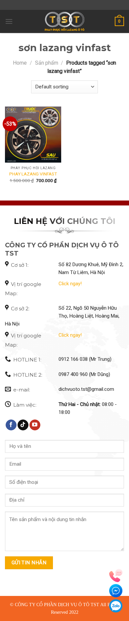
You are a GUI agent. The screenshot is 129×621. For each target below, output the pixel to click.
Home (20, 63)
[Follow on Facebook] (11, 425)
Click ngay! (70, 284)
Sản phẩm (46, 63)
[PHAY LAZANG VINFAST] (33, 135)
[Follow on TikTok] (23, 425)
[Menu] (9, 21)
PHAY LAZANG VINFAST (33, 173)
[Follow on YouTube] (34, 425)
